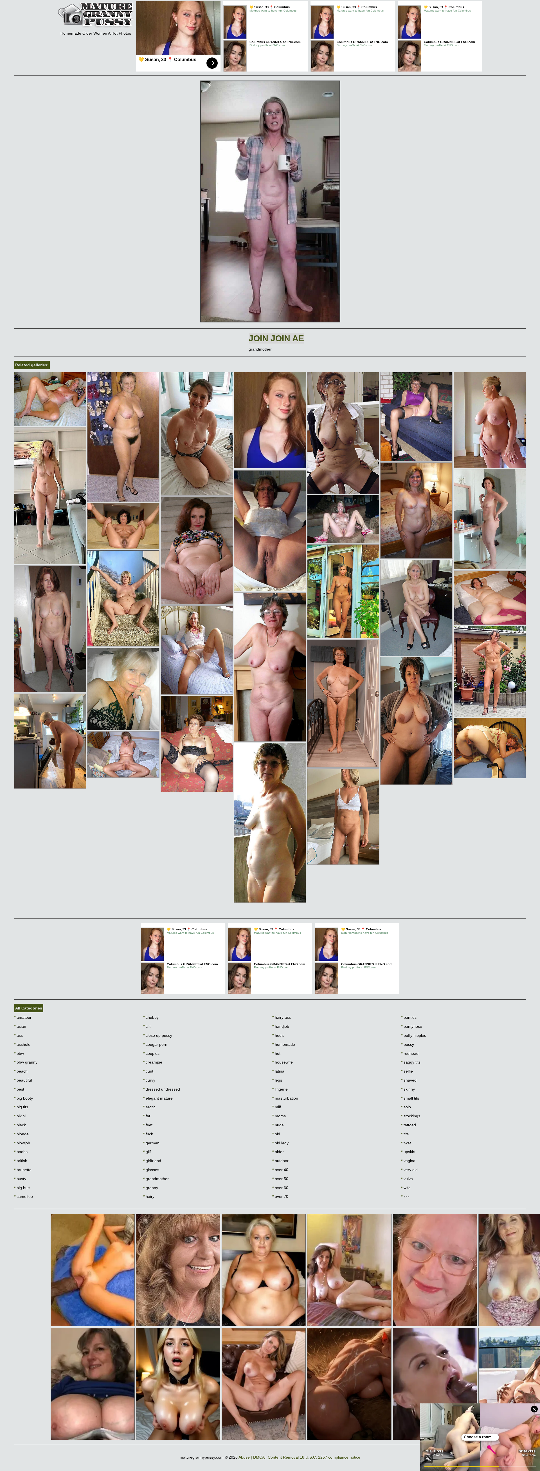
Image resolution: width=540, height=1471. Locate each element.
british (20, 1160)
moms (279, 1116)
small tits (410, 1098)
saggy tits (410, 1062)
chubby (151, 1017)
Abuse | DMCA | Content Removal (268, 1457)
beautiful (23, 1080)
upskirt (408, 1151)
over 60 (280, 1187)
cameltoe (23, 1196)
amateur (23, 1017)
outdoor (280, 1160)
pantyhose (411, 1026)
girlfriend (152, 1160)
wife (406, 1187)
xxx (405, 1196)
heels (278, 1035)
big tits (21, 1107)
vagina (408, 1160)
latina (278, 1071)
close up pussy (157, 1035)
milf (276, 1107)
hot (276, 1053)
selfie (407, 1071)
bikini (20, 1116)
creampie (152, 1062)
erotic (149, 1107)
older (278, 1151)
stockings (410, 1116)
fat (146, 1116)
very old (409, 1169)
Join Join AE (276, 338)
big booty (23, 1098)
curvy (149, 1080)
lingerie (280, 1089)
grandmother (156, 1178)
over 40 (280, 1169)
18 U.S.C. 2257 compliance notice (330, 1457)
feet (147, 1125)
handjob (280, 1026)
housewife (282, 1062)
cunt (148, 1071)
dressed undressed (161, 1089)
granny (150, 1187)
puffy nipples (413, 1035)
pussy (407, 1044)
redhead (409, 1053)
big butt (22, 1187)
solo (406, 1107)
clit (146, 1026)
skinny (408, 1089)
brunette (23, 1169)
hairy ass (281, 1017)
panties (409, 1017)
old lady (280, 1143)
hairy (148, 1196)
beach (21, 1071)
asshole (22, 1044)
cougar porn (155, 1044)
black (20, 1125)
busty (20, 1178)
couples (151, 1053)
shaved (409, 1080)
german (151, 1143)
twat (406, 1143)
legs (277, 1080)
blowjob (22, 1143)
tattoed (408, 1125)
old (276, 1134)
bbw (19, 1053)
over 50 (280, 1178)
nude (278, 1125)
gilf (147, 1151)
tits (405, 1134)
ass (18, 1035)
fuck (148, 1134)
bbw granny (25, 1062)
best (19, 1089)
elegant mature (158, 1098)
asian (20, 1026)
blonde (21, 1134)
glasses (151, 1169)
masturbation (285, 1098)
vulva (407, 1178)
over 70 (280, 1196)
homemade (283, 1044)
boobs (21, 1151)
